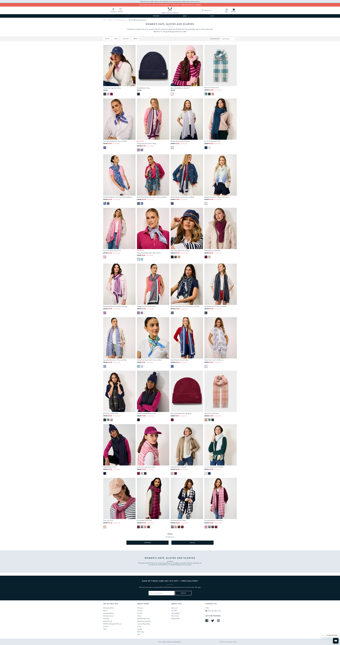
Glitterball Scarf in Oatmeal (178, 467)
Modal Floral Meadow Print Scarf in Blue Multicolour (118, 197)
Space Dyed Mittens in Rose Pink (180, 88)
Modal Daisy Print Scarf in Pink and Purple (115, 306)
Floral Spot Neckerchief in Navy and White (115, 141)
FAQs (104, 629)
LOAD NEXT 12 (147, 542)
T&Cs (138, 634)
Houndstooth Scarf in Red (144, 520)
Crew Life (139, 613)
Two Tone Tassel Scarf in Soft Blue (213, 467)
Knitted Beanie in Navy (143, 88)
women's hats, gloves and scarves (137, 20)
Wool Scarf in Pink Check (211, 413)
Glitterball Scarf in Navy (110, 467)
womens (111, 20)
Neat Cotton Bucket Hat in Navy (180, 250)
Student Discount (107, 621)
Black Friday (140, 632)
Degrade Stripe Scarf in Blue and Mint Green (216, 197)
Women (156, 16)
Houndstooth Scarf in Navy (178, 520)
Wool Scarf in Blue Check (211, 87)
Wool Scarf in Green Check (110, 413)
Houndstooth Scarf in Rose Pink (213, 520)
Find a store (140, 608)
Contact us (106, 626)
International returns (108, 616)
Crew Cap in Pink (108, 520)
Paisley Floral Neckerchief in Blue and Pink (149, 253)
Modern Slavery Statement (144, 621)
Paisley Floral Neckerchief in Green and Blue (149, 360)
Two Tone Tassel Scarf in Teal (212, 141)
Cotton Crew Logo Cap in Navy (112, 88)
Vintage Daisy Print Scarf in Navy (146, 306)
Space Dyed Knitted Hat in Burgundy (181, 413)
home (104, 20)
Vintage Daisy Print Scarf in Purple (146, 143)
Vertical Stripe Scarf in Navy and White (215, 306)
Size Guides (106, 618)
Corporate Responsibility (143, 624)
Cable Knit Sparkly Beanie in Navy (146, 413)
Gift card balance (175, 613)
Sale (127, 16)
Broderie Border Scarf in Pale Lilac (180, 141)
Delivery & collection (108, 608)
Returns (105, 611)
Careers (139, 616)
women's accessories (121, 20)
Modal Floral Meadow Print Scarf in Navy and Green (151, 197)
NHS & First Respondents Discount (112, 624)
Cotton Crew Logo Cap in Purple (146, 467)
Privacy (139, 626)
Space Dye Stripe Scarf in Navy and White (115, 360)
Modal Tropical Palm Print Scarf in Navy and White (185, 306)
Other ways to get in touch (214, 611)
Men (185, 16)
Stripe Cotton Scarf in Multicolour (213, 360)
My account (174, 608)
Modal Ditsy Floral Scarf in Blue (179, 360)
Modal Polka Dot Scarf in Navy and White (182, 197)
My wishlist (174, 611)
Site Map (139, 629)
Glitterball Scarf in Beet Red (212, 250)
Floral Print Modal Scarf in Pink (112, 250)
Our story (139, 611)
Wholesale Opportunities (143, 618)
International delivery (108, 613)
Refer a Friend (175, 616)
